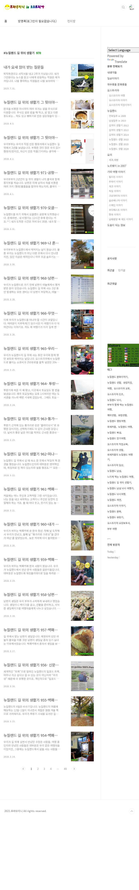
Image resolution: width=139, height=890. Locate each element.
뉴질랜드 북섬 (114, 432)
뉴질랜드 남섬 (114, 471)
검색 (123, 7)
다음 (74, 769)
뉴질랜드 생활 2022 (119, 139)
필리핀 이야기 (116, 177)
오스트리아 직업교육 (117, 444)
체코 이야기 (115, 186)
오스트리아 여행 (117, 95)
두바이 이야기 (116, 181)
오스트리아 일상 (115, 465)
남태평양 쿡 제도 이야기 (121, 219)
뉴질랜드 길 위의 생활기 (119, 482)
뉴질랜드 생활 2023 (119, 144)
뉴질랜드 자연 (114, 500)
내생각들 (112, 72)
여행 (109, 388)
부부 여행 (112, 528)
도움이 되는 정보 (116, 225)
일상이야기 (113, 78)
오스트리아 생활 (115, 450)
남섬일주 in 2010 (117, 120)
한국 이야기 (115, 214)
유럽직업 (127, 382)
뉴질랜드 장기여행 (116, 438)
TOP (132, 811)
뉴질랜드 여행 (125, 426)
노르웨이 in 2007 (116, 166)
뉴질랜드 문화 (114, 511)
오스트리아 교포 (122, 388)
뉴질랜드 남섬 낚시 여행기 (120, 488)
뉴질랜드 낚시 (114, 400)
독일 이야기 (115, 191)
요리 (109, 155)
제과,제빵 (113, 160)
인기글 (121, 270)
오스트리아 (113, 90)
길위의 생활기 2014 (119, 134)
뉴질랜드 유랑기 (115, 517)
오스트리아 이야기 (118, 100)
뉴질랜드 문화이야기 (117, 377)
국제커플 (111, 426)
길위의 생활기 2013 (119, 130)
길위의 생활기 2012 (119, 125)
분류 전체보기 (114, 66)
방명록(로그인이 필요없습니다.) (37, 21)
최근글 (110, 270)
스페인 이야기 (116, 205)
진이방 (71, 21)
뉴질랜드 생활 (114, 382)
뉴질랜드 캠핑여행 (116, 421)
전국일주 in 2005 (117, 116)
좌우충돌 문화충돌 (117, 84)
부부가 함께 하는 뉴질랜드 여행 (120, 407)
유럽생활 (122, 415)
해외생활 (111, 415)
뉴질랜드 (112, 111)
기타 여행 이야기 (116, 172)
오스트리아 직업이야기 (120, 105)
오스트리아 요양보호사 (118, 523)
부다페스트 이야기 (118, 210)
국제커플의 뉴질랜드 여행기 (120, 457)
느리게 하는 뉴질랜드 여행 (120, 476)
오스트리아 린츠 (115, 394)
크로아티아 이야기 (118, 195)
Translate (121, 61)
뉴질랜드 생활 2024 (119, 149)
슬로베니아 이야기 (118, 200)
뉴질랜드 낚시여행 (116, 494)
